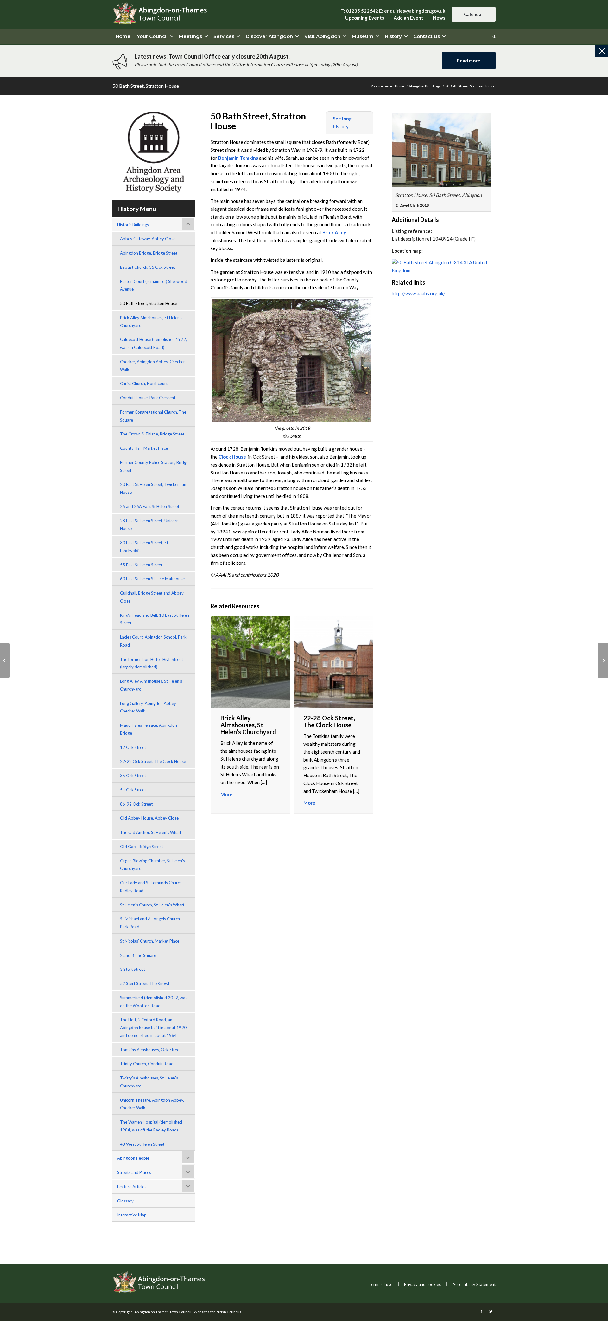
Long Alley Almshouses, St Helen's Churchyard (151, 685)
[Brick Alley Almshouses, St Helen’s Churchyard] (603, 660)
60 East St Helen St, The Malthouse (152, 578)
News (439, 18)
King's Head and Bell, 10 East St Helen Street (154, 619)
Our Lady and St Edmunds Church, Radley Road (151, 886)
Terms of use (380, 1284)
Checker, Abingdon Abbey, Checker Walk (152, 365)
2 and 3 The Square (138, 955)
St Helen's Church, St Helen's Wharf (152, 904)
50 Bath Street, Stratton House (145, 86)
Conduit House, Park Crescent (147, 397)
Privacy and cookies (422, 1284)
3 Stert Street (132, 969)
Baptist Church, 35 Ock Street (147, 267)
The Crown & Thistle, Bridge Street (152, 433)
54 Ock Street (133, 789)
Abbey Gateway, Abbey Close (147, 238)
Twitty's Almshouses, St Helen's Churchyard (149, 1081)
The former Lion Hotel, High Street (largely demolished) (151, 663)
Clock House (232, 457)
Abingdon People (133, 1158)
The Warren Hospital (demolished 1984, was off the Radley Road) (151, 1125)
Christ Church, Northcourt (144, 383)
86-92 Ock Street (136, 804)
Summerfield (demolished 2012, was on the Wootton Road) (153, 1001)
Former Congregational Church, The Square (153, 415)
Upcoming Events (364, 18)
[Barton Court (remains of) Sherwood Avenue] (5, 660)
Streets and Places (134, 1172)
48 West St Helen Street (142, 1144)
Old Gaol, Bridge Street (141, 846)
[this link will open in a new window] (441, 150)
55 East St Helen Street (141, 564)
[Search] (492, 36)
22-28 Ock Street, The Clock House (153, 761)
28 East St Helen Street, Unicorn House (149, 524)
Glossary (125, 1200)
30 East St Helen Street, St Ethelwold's (144, 546)
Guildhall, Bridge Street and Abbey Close (152, 596)
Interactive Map (132, 1214)
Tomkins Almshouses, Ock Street (150, 1049)
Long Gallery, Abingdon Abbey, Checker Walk (148, 707)
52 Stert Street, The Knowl (144, 983)
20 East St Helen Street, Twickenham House (153, 488)
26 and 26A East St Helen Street (149, 506)
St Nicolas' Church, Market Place (149, 941)
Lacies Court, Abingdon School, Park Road (153, 641)
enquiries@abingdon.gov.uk (414, 11)
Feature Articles (131, 1186)
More (226, 794)
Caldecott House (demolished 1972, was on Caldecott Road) (153, 343)
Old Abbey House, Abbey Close (149, 818)
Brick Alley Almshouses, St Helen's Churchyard (151, 321)
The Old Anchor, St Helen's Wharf (150, 832)
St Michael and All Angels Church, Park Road (150, 922)
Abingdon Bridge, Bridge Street (148, 252)
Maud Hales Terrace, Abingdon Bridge (148, 729)
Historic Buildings (133, 224)
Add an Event (408, 18)
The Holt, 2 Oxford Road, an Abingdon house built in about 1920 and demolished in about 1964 (153, 1027)
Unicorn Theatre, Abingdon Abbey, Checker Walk (152, 1104)
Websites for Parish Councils (217, 1312)
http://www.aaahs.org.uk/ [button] (418, 293)
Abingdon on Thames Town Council (163, 1312)
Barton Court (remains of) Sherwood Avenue (153, 285)
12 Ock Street (133, 747)
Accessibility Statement (474, 1284)
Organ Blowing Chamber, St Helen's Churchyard (152, 864)
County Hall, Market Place (144, 448)
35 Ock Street (133, 775)
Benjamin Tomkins (238, 158)
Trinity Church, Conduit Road (147, 1063)
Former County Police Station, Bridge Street (154, 466)
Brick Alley (334, 232)
